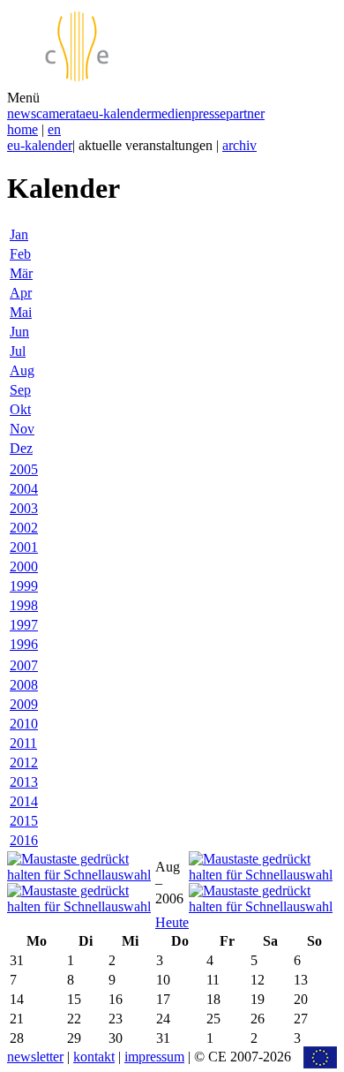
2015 (24, 820)
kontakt (94, 1056)
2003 (24, 508)
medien (171, 113)
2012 (24, 762)
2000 (24, 566)
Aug (22, 370)
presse (208, 113)
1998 (24, 605)
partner (245, 113)
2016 (24, 840)
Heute (172, 922)
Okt (20, 409)
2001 (24, 547)
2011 (23, 743)
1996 (24, 644)
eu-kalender (118, 113)
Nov (22, 428)
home (22, 129)
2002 (24, 527)
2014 (24, 801)
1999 (24, 585)
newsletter (35, 1056)
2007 (24, 665)
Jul (18, 351)
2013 (24, 781)
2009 (24, 704)
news (21, 113)
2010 (24, 723)
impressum (154, 1056)
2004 (24, 488)
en (54, 129)
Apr (21, 292)
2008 (24, 684)
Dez (21, 448)
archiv (239, 145)
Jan (19, 234)
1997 (24, 624)
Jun (19, 331)
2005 (24, 469)
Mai (21, 312)
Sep (20, 389)
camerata (61, 113)
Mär (21, 273)
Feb (20, 253)
